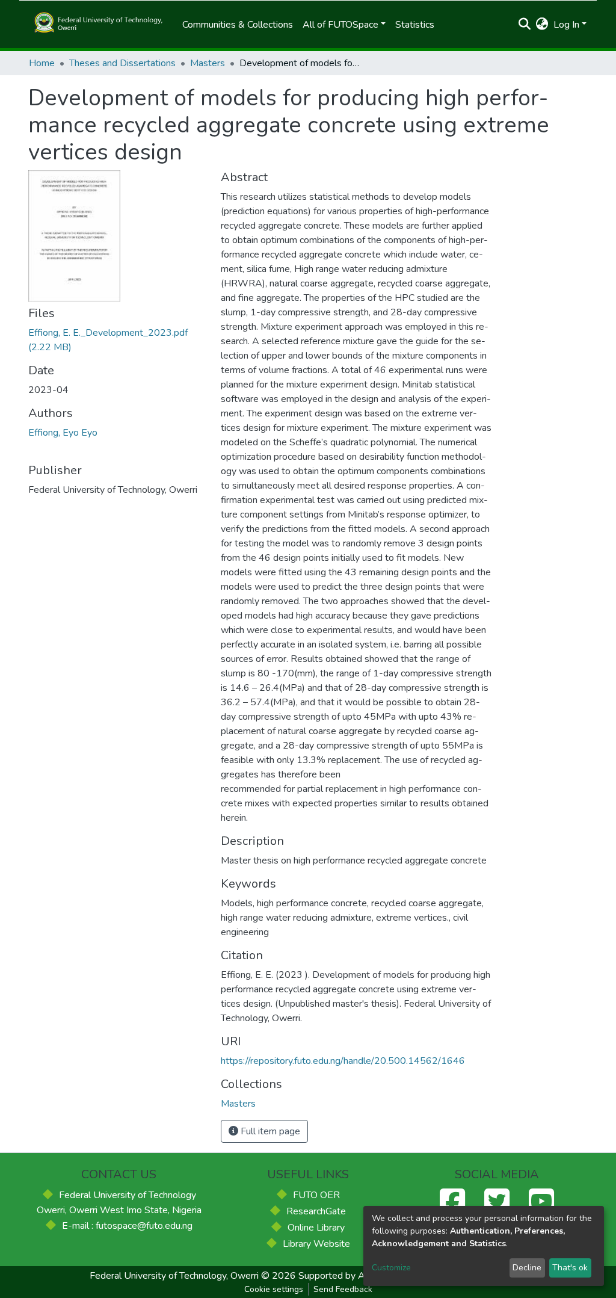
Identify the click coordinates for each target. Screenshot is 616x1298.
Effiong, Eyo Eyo (62, 432)
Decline (527, 1267)
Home (42, 63)
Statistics (414, 24)
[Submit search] (524, 24)
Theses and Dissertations (122, 63)
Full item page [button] (269, 1131)
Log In (566, 24)
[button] (542, 24)
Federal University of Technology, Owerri (174, 1275)
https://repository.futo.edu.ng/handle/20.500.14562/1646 (343, 1061)
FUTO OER (316, 1195)
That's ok (570, 1267)
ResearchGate (316, 1211)
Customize (391, 1267)
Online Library (316, 1227)
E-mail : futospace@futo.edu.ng (127, 1225)
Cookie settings (273, 1289)
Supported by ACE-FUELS (354, 1275)
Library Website (316, 1243)
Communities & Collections (237, 24)
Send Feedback (342, 1289)
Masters (207, 63)
